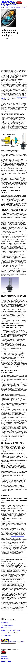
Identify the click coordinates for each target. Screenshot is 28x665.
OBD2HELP (4, 656)
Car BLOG (16, 7)
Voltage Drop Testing (6, 635)
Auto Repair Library (9, 5)
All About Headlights (6, 627)
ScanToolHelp (4, 658)
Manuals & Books (8, 7)
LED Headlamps (5, 622)
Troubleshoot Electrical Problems (9, 633)
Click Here (8, 440)
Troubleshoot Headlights (7, 625)
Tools (2, 7)
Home (2, 5)
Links (20, 7)
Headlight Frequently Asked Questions (10, 630)
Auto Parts (17, 5)
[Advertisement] (14, 54)
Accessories (23, 5)
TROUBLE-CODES (6, 661)
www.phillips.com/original (17, 536)
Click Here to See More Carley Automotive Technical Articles (13, 642)
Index (24, 7)
